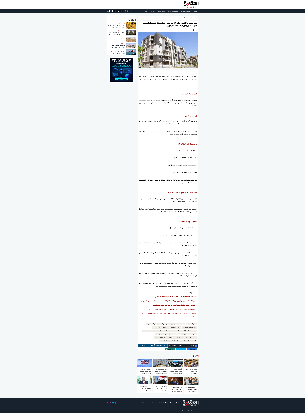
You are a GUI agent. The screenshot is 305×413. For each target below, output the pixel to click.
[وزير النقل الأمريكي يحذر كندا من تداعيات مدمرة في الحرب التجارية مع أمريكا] (144, 362)
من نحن (197, 410)
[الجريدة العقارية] (191, 3)
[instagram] (115, 11)
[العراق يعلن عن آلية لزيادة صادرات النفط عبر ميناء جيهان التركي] (160, 380)
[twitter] (118, 11)
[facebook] (121, 11)
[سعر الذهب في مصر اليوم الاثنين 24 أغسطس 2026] (191, 362)
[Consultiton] (121, 69)
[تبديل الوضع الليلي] (108, 11)
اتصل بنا (182, 410)
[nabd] (124, 11)
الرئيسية (196, 11)
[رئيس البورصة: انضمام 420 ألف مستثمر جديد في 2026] (144, 380)
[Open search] (127, 11)
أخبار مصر (152, 11)
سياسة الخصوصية (189, 410)
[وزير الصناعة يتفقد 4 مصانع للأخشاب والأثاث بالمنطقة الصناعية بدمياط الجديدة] (191, 381)
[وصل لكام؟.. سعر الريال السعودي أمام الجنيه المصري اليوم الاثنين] (160, 362)
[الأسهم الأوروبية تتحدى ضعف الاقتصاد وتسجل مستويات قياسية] (175, 362)
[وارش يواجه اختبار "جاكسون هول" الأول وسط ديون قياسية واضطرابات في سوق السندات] (175, 381)
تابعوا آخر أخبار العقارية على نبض (151, 345)
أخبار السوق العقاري (186, 11)
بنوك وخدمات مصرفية (173, 11)
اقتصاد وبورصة (161, 11)
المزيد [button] (145, 11)
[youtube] (112, 11)
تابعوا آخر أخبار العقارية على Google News (182, 345)
